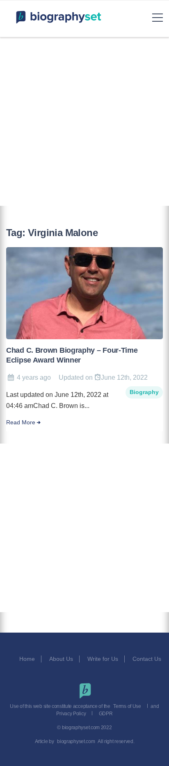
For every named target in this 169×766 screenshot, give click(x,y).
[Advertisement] (84, 121)
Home (27, 659)
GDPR (106, 713)
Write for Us (102, 659)
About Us (61, 659)
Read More (20, 422)
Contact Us (147, 659)
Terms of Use (127, 706)
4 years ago (34, 377)
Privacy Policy (71, 713)
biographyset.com (76, 741)
